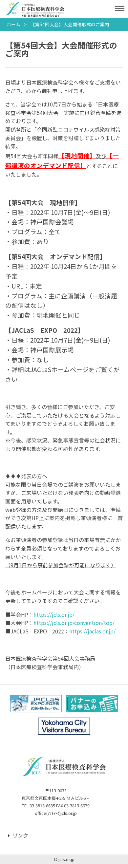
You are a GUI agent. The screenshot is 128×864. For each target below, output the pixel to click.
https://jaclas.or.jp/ (92, 631)
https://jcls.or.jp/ (54, 614)
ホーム (13, 24)
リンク (20, 835)
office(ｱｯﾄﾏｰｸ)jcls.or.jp (56, 813)
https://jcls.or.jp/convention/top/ (74, 623)
